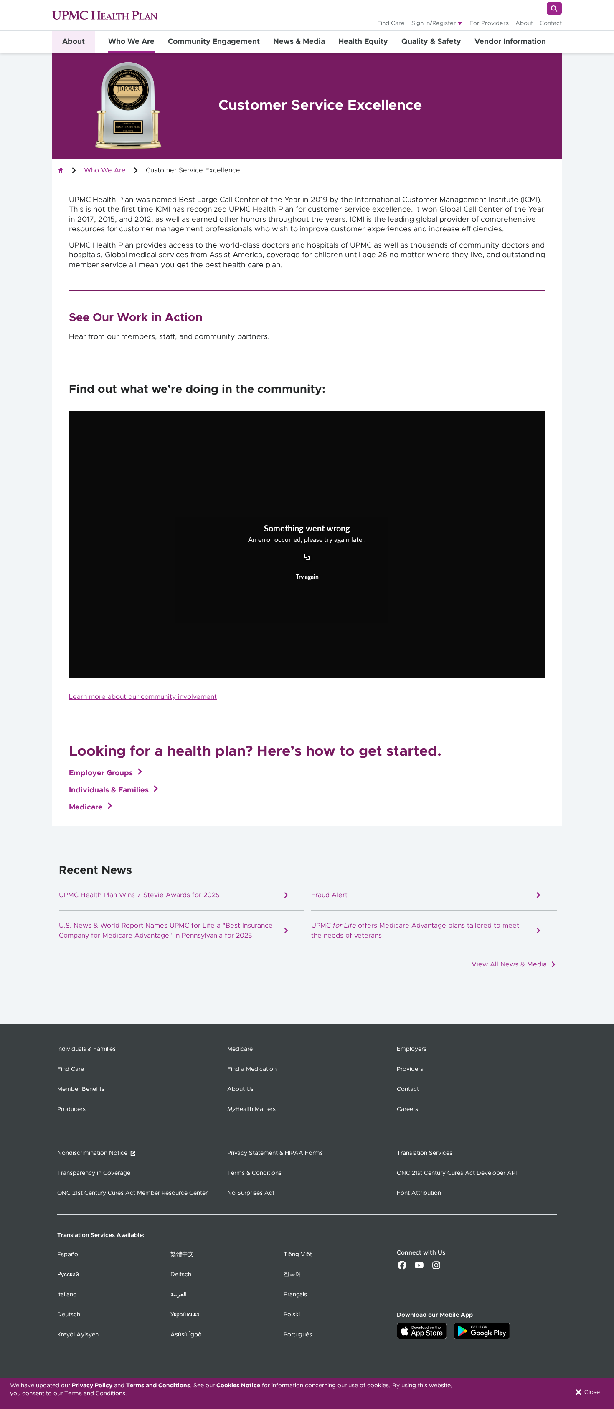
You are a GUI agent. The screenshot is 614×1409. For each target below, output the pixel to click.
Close (591, 1392)
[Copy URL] (307, 557)
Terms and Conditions (158, 1386)
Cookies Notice (238, 1386)
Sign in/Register (433, 23)
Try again (307, 577)
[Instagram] (436, 1268)
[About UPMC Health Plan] (60, 170)
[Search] (554, 8)
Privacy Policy (92, 1386)
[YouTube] (419, 1268)
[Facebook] (402, 1268)
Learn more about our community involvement (143, 696)
